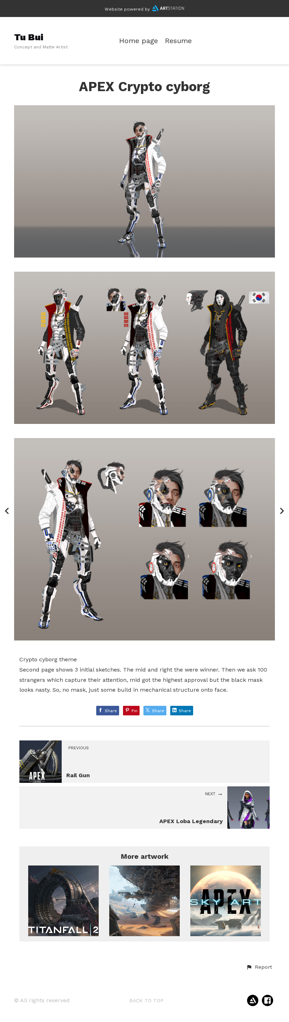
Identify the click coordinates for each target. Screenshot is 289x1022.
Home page (138, 41)
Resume (178, 41)
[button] (259, 967)
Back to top (146, 1000)
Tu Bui (28, 37)
